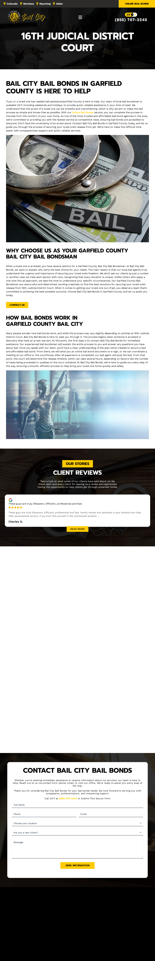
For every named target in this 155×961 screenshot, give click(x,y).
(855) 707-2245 (131, 19)
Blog (108, 939)
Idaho (59, 3)
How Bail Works (68, 939)
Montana (28, 3)
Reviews (98, 939)
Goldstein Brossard (87, 956)
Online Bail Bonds (137, 4)
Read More (77, 529)
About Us (31, 939)
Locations (85, 939)
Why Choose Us (77, 748)
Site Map (134, 939)
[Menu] (80, 17)
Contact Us (17, 305)
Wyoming (45, 3)
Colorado (12, 3)
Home (20, 939)
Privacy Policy (106, 953)
